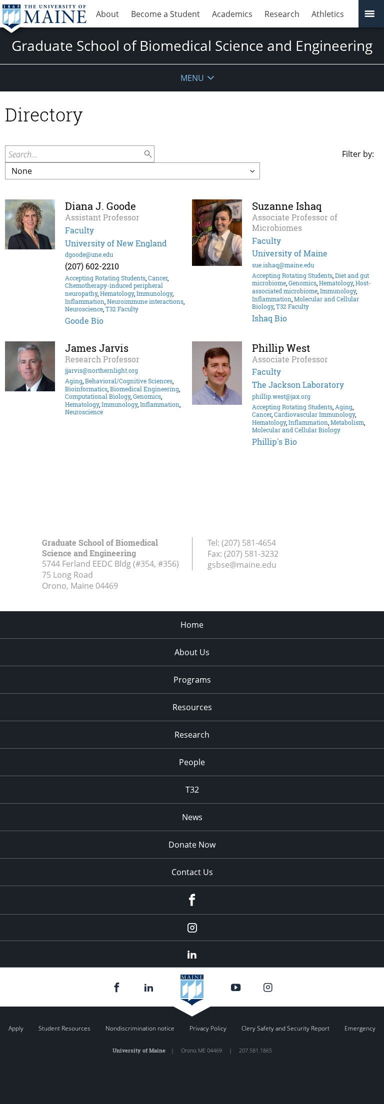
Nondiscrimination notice (140, 1028)
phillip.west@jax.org (281, 396)
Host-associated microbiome (311, 287)
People (192, 762)
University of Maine (290, 253)
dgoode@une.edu (89, 254)
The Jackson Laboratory (298, 384)
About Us (192, 652)
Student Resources (64, 1028)
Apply (16, 1028)
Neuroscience (84, 309)
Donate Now (192, 844)
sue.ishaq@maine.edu (283, 265)
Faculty (79, 230)
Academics (232, 13)
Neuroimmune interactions (145, 301)
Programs (192, 679)
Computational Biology (97, 396)
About (107, 13)
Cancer (158, 278)
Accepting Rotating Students (105, 278)
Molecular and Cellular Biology (296, 430)
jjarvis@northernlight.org (101, 370)
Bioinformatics (86, 389)
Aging (73, 381)
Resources (192, 707)
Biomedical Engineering (144, 389)
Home (192, 624)
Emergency (360, 1028)
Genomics (302, 283)
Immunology (154, 293)
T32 (192, 789)
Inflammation (84, 301)
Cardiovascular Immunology (314, 414)
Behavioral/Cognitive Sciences (128, 381)
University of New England (116, 243)
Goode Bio (84, 320)
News (192, 817)
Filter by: (358, 153)
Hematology (117, 293)
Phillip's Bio (274, 441)
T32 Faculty (122, 309)
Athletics (328, 13)
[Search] (148, 154)
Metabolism (347, 422)
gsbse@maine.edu (242, 564)
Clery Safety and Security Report (286, 1028)
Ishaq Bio (269, 318)
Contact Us (192, 872)
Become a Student (165, 13)
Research (282, 13)
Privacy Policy (208, 1028)
